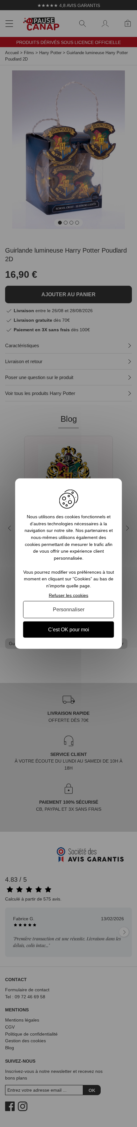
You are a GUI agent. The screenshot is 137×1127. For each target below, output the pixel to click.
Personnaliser (68, 609)
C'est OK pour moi (68, 629)
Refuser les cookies (68, 595)
